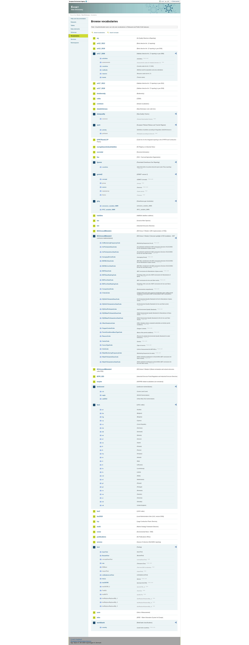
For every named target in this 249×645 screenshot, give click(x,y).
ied (98, 226)
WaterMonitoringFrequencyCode (112, 353)
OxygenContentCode (108, 328)
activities (105, 58)
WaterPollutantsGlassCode (110, 357)
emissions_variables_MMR (110, 206)
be (103, 413)
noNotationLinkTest (108, 575)
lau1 (98, 405)
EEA (78, 1)
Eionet (78, 15)
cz (103, 424)
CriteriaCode (106, 293)
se (103, 494)
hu (103, 454)
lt (102, 465)
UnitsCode (105, 349)
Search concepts (114, 32)
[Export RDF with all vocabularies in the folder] (176, 54)
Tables (73, 25)
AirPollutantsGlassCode (109, 247)
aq (98, 38)
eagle (103, 395)
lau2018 (100, 516)
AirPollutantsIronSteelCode (110, 252)
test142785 (105, 582)
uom (98, 612)
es (103, 443)
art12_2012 (101, 43)
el (102, 439)
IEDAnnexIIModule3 (104, 236)
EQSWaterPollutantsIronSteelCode (112, 318)
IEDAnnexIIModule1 (104, 231)
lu (102, 468)
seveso (99, 542)
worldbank (101, 622)
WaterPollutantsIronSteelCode (111, 362)
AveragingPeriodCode (108, 257)
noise (99, 532)
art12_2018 (101, 48)
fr (102, 450)
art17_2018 (101, 88)
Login (162, 1)
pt (102, 487)
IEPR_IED (100, 376)
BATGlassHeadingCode (109, 275)
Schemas (73, 32)
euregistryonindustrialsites (107, 147)
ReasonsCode (106, 336)
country (104, 627)
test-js (104, 578)
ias (98, 220)
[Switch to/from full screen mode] (168, 1)
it (102, 461)
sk (103, 501)
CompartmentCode (108, 289)
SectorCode (105, 341)
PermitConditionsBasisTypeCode (112, 332)
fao (98, 157)
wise (98, 617)
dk (103, 431)
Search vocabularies (99, 32)
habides (100, 215)
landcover (100, 387)
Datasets (73, 22)
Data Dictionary (85, 15)
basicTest (105, 552)
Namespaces (75, 42)
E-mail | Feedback (76, 639)
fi (102, 446)
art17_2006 (101, 53)
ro (102, 490)
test (98, 547)
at (102, 409)
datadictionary (102, 109)
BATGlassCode (106, 271)
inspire (99, 381)
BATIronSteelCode (107, 280)
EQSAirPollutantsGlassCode (110, 299)
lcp (98, 521)
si (102, 498)
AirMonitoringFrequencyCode (111, 243)
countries (105, 66)
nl (102, 479)
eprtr (98, 125)
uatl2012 (104, 399)
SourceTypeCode (107, 345)
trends (104, 77)
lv (102, 472)
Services (73, 39)
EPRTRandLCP (102, 140)
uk (103, 505)
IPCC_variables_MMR (108, 209)
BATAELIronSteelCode (109, 266)
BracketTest (105, 555)
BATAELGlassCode (108, 261)
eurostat (100, 152)
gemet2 (99, 174)
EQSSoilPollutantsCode (109, 309)
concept (104, 179)
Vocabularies (75, 36)
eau (103, 563)
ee (103, 435)
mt (103, 476)
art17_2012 (101, 83)
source (104, 187)
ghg (98, 201)
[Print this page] (166, 1)
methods (104, 70)
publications (101, 537)
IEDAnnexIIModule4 (104, 369)
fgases (99, 162)
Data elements (75, 29)
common (100, 104)
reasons (104, 73)
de (103, 428)
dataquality (101, 114)
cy (103, 420)
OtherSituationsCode (108, 323)
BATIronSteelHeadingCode (110, 284)
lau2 (98, 511)
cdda (99, 98)
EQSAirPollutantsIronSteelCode (111, 304)
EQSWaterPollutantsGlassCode (111, 313)
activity (104, 130)
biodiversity (101, 93)
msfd (99, 526)
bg (103, 417)
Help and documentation (78, 18)
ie (102, 457)
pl (102, 483)
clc (103, 391)
